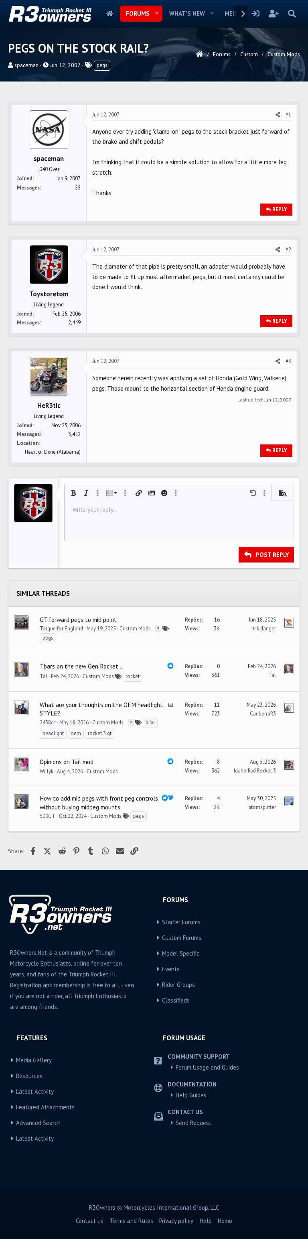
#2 (288, 249)
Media (233, 13)
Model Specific (180, 953)
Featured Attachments (45, 1107)
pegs (102, 65)
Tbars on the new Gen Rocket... (81, 666)
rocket (133, 676)
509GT (47, 816)
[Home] (199, 54)
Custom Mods (135, 628)
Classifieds (176, 1000)
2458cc (48, 722)
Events (171, 969)
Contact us (89, 1221)
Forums (138, 13)
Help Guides (191, 1095)
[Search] (292, 14)
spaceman (26, 65)
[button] (156, 14)
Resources (29, 1076)
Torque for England (61, 628)
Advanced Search (38, 1123)
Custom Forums (181, 937)
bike (150, 722)
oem (76, 733)
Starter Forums (181, 922)
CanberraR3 (263, 713)
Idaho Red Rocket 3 (255, 770)
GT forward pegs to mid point (78, 619)
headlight (53, 733)
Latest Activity (35, 1091)
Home (109, 14)
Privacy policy (176, 1221)
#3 (288, 361)
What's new (187, 13)
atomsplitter (262, 807)
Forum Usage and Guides (207, 1067)
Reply (279, 209)
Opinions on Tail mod (66, 762)
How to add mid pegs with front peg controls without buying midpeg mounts (99, 802)
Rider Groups (178, 984)
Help (206, 1221)
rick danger (263, 628)
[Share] (278, 114)
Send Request (193, 1123)
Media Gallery (34, 1060)
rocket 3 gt (99, 733)
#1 (288, 114)
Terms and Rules (131, 1221)
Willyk (46, 771)
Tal (43, 676)
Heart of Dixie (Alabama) (53, 451)
